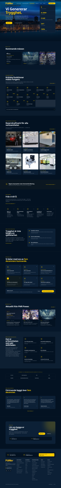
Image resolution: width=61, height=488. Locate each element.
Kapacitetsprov (43, 464)
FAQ (48, 468)
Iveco (26, 468)
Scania (26, 471)
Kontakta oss (49, 433)
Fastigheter (33, 478)
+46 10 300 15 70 (53, 0)
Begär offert (41, 433)
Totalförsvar (33, 472)
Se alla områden (52, 83)
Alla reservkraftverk (19, 461)
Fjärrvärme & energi (34, 479)
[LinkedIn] (6, 471)
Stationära (18, 464)
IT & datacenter (34, 464)
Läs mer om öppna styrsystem (50, 184)
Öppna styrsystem (19, 472)
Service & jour (32, 3)
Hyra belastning (43, 465)
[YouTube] (10, 471)
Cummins (26, 472)
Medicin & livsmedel (34, 468)
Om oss (41, 3)
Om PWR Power (50, 461)
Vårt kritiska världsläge (51, 464)
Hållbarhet (49, 465)
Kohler (26, 464)
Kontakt (44, 3)
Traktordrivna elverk (19, 471)
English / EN (49, 474)
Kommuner (33, 474)
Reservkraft (8, 16)
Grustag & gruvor (34, 471)
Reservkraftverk (19, 3)
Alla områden (34, 461)
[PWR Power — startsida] (10, 3)
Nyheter (45, 0)
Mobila (17, 468)
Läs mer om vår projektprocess (10, 203)
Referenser (37, 3)
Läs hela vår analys (8, 243)
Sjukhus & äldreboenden (35, 465)
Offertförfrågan (51, 3)
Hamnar (33, 475)
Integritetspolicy (50, 484)
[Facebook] (8, 471)
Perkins (26, 465)
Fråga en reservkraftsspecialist (47, 291)
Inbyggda (18, 465)
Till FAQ (39, 291)
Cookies (54, 484)
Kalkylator (41, 0)
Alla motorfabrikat (27, 461)
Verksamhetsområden (25, 3)
